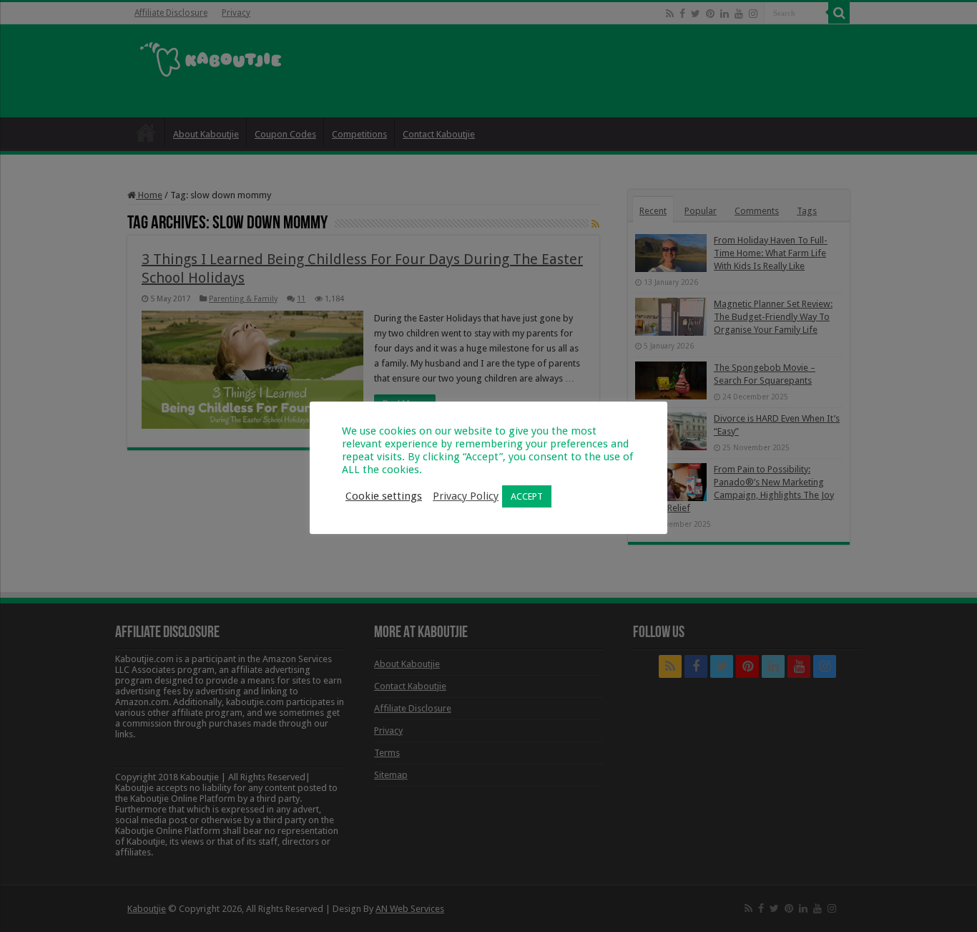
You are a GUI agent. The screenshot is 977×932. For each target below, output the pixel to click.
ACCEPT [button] (527, 496)
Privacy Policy (466, 496)
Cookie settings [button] (383, 496)
